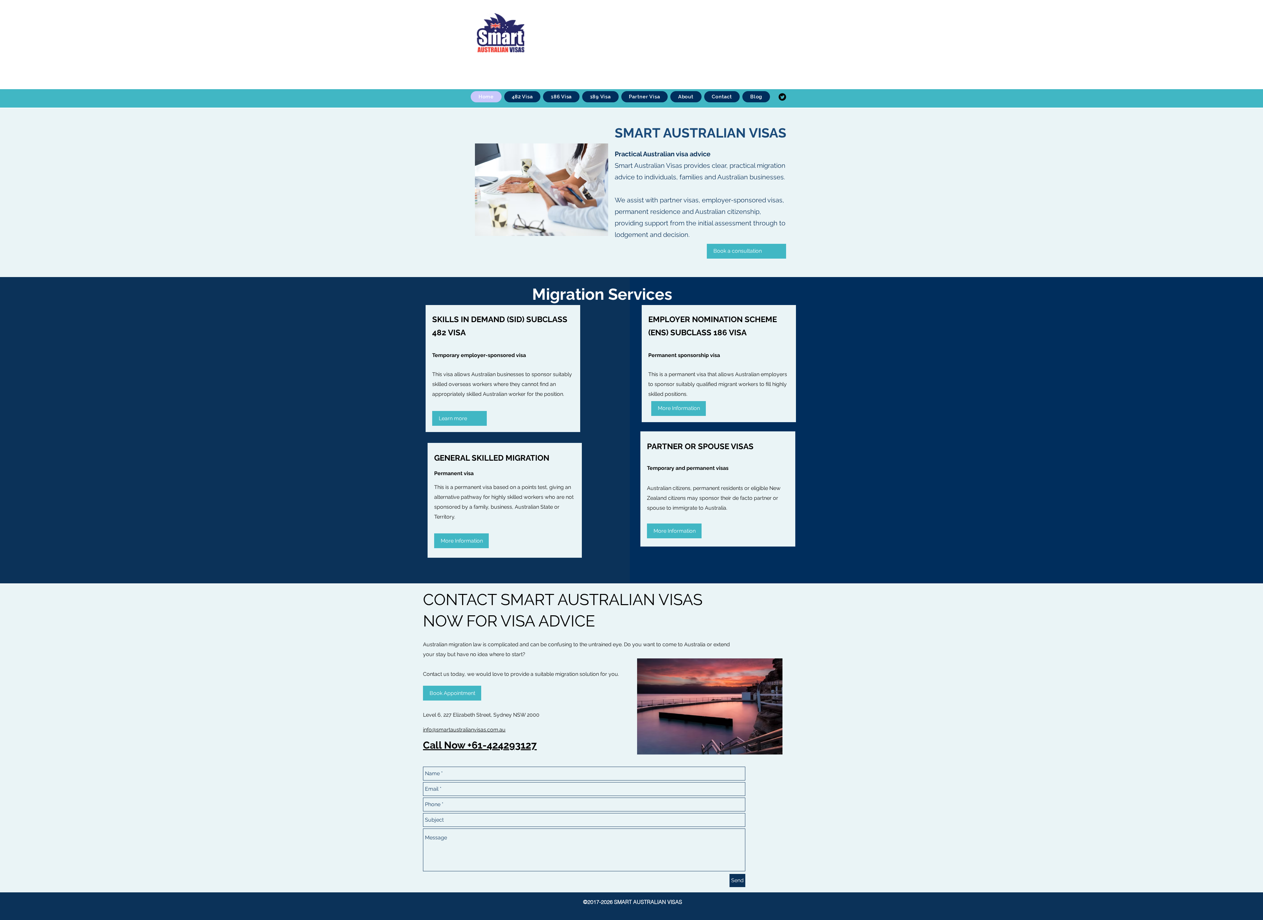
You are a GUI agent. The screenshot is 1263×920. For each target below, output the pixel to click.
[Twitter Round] (782, 97)
